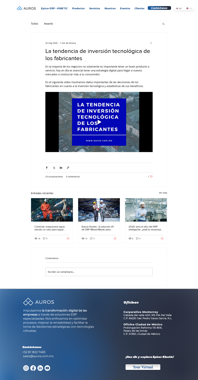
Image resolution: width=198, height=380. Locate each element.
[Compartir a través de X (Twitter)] (53, 167)
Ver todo (163, 192)
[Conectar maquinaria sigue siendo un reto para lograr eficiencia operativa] (52, 210)
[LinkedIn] (40, 368)
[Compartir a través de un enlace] (68, 167)
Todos (34, 23)
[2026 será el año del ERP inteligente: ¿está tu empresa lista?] (146, 210)
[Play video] (99, 122)
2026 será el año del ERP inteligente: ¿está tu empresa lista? (145, 228)
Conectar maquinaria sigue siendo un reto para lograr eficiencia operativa (49, 228)
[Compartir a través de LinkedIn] (61, 167)
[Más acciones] (151, 43)
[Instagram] (26, 368)
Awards (48, 23)
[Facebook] (33, 368)
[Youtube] (47, 368)
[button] (163, 24)
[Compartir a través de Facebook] (46, 167)
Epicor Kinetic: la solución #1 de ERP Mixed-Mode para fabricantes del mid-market (98, 228)
